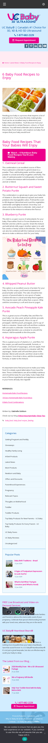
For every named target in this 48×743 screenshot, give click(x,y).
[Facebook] (27, 46)
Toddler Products (12, 513)
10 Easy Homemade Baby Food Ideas (17, 397)
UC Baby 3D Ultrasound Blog (28, 722)
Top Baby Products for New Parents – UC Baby (24, 518)
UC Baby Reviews (12, 538)
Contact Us (38, 719)
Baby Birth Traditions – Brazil (26, 560)
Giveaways (9, 445)
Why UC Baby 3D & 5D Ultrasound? (19, 719)
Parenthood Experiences (15, 484)
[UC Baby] (24, 22)
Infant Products (11, 456)
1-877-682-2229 (25, 35)
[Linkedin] (36, 46)
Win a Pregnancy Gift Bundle (22, 677)
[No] (44, 733)
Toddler (8, 507)
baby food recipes (20, 420)
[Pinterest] (31, 46)
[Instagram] (40, 46)
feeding (30, 420)
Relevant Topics (11, 496)
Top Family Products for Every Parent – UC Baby (22, 525)
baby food (9, 420)
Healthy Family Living (13, 451)
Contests (12, 722)
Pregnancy (9, 490)
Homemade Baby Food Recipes (15, 393)
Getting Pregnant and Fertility (17, 439)
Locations (31, 716)
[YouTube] (45, 46)
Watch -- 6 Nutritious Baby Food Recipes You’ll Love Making (22, 155)
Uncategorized (11, 543)
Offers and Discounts (13, 479)
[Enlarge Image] (24, 88)
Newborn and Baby (13, 473)
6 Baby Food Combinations (13, 402)
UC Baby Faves (11, 532)
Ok (24, 739)
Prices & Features (18, 716)
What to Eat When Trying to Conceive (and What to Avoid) (26, 583)
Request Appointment (25, 40)
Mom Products (11, 468)
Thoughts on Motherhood (15, 501)
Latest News (10, 462)
